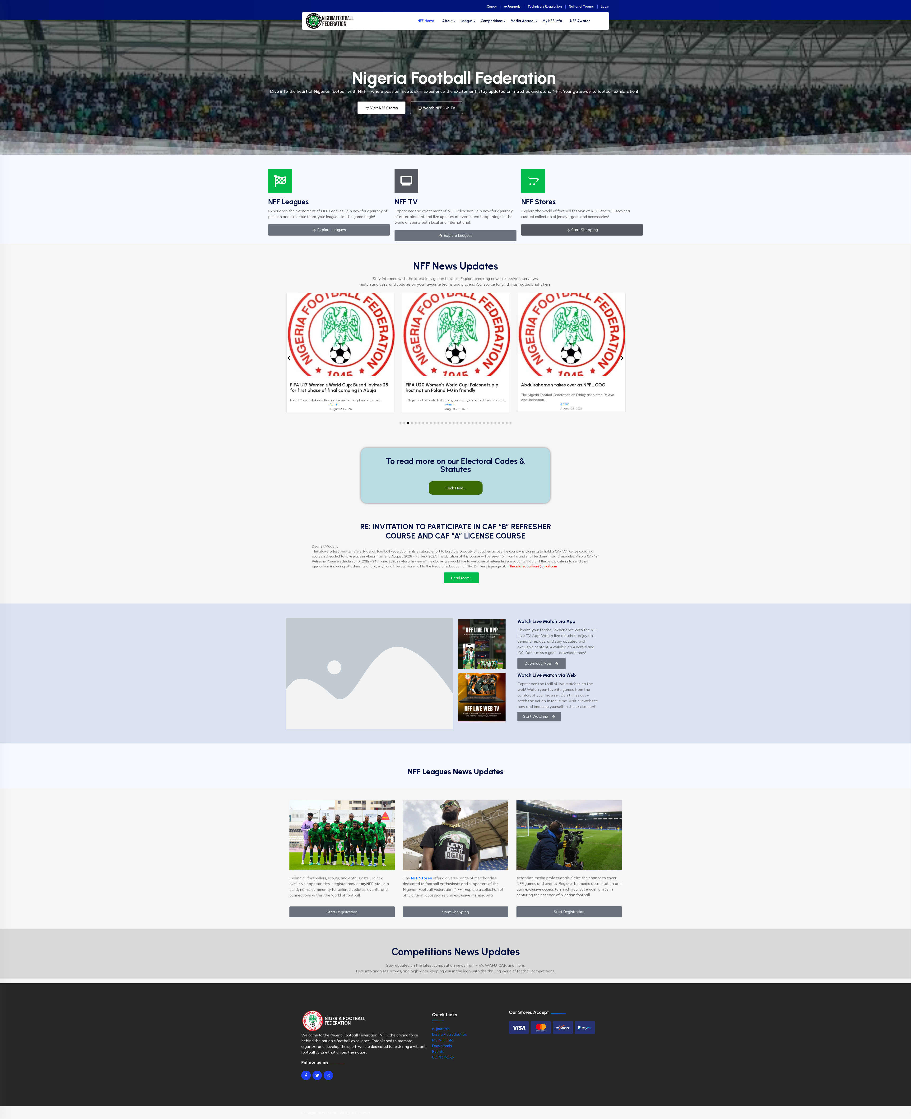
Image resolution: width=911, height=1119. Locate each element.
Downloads (442, 1045)
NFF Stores (538, 201)
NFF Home (426, 21)
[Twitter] (317, 1075)
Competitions (491, 21)
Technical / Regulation (545, 7)
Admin (338, 404)
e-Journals (512, 7)
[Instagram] (328, 1075)
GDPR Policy (443, 1057)
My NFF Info (552, 21)
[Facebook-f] (306, 1075)
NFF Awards (580, 21)
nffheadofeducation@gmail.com (532, 566)
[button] (400, 423)
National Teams (581, 7)
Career (492, 7)
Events (438, 1051)
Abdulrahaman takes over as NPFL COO (336, 385)
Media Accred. (522, 21)
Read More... (461, 578)
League (467, 21)
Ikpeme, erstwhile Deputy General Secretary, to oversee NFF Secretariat (457, 387)
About (447, 21)
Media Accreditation (449, 1034)
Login (605, 7)
